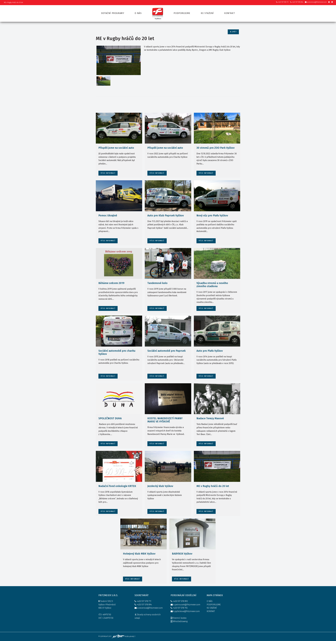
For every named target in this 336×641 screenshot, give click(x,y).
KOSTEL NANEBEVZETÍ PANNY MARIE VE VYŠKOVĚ (165, 420)
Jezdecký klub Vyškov (160, 486)
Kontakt (229, 13)
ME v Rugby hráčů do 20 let (212, 486)
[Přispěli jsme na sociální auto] (119, 128)
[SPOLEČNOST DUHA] (119, 398)
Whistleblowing (180, 621)
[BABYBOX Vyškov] (192, 534)
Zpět (234, 32)
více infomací (108, 173)
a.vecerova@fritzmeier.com (316, 2)
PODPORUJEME (214, 604)
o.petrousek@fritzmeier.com (186, 604)
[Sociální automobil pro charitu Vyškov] (119, 331)
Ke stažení (207, 13)
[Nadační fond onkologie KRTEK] (119, 466)
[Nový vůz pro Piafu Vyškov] (217, 195)
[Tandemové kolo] (168, 263)
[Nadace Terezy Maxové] (217, 398)
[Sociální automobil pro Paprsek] (168, 331)
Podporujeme (182, 13)
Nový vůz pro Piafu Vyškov (212, 215)
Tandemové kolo (157, 283)
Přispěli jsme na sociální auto (116, 147)
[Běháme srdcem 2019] (119, 263)
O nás (138, 13)
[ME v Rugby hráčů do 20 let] (118, 60)
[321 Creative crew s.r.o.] (118, 636)
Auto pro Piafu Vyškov (209, 350)
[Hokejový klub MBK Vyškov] (143, 534)
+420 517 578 (178, 601)
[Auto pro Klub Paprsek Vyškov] (168, 195)
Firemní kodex (179, 618)
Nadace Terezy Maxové (210, 418)
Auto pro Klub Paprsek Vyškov (165, 215)
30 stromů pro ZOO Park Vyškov (215, 147)
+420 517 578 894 (297, 2)
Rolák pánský (129, 636)
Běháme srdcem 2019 (111, 283)
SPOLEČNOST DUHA (110, 418)
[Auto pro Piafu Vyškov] (217, 331)
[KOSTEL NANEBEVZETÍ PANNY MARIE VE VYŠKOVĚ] (168, 398)
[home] (157, 13)
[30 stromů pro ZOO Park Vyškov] (217, 128)
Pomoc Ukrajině (107, 215)
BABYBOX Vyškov (182, 553)
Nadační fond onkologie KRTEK (117, 486)
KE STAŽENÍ (212, 608)
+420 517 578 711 (282, 2)
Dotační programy (112, 13)
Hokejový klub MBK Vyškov (139, 553)
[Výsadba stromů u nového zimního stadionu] (217, 263)
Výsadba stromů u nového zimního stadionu (212, 284)
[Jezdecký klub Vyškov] (168, 466)
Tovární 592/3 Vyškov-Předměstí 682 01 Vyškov (107, 604)
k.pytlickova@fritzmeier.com (186, 611)
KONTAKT (211, 611)
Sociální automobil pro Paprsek (166, 350)
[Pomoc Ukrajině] (119, 195)
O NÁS (209, 601)
